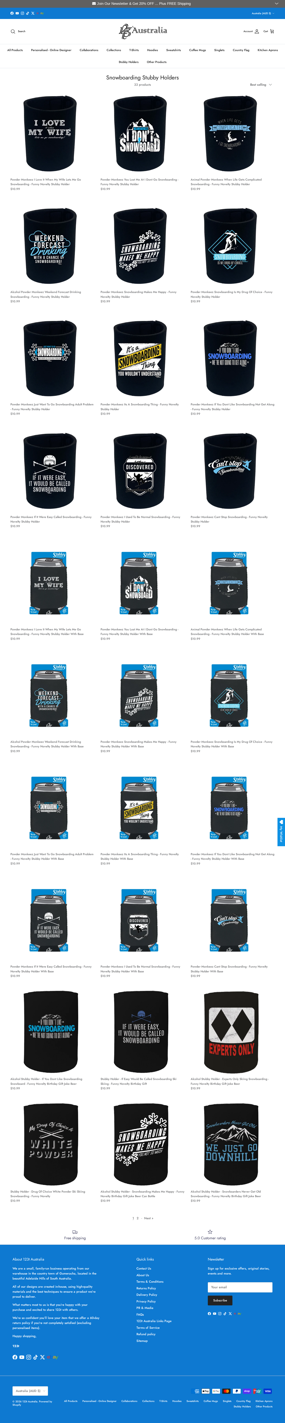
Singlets (219, 50)
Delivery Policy (146, 1294)
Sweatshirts (173, 50)
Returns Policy (146, 1288)
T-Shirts (134, 50)
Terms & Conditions (149, 1281)
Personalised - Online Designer (51, 50)
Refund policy (145, 1334)
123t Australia (29, 1401)
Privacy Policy (146, 1301)
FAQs (140, 1314)
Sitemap (142, 1341)
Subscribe (220, 1300)
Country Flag (241, 50)
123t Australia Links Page (154, 1321)
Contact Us (143, 1268)
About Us (142, 1275)
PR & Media (144, 1308)
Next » (148, 1218)
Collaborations (89, 50)
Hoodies (152, 50)
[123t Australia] (142, 31)
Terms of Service (148, 1327)
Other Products (156, 62)
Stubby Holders (129, 62)
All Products (15, 50)
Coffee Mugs (197, 50)
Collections (114, 50)
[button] (277, 3)
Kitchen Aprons (268, 50)
